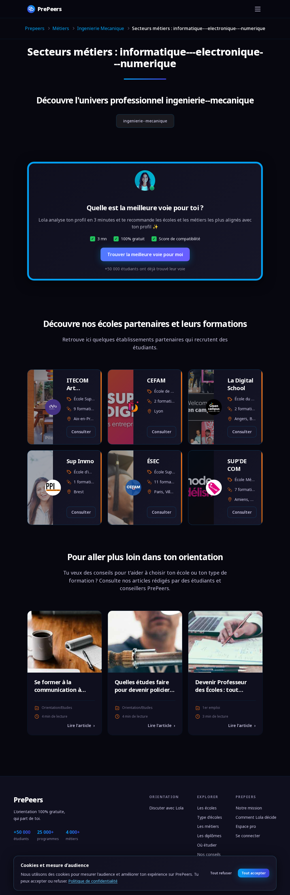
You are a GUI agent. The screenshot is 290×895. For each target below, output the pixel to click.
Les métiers (208, 826)
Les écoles (207, 808)
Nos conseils (209, 854)
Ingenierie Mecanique (100, 28)
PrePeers (28, 799)
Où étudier (207, 845)
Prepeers (34, 28)
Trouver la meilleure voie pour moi (145, 254)
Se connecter (248, 835)
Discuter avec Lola (166, 808)
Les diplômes (209, 835)
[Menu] (258, 9)
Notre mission (249, 808)
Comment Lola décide (256, 817)
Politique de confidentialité (93, 881)
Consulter (81, 431)
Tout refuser (221, 873)
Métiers (60, 28)
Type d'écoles (209, 817)
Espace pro (246, 826)
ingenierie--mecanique (145, 121)
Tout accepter (253, 873)
